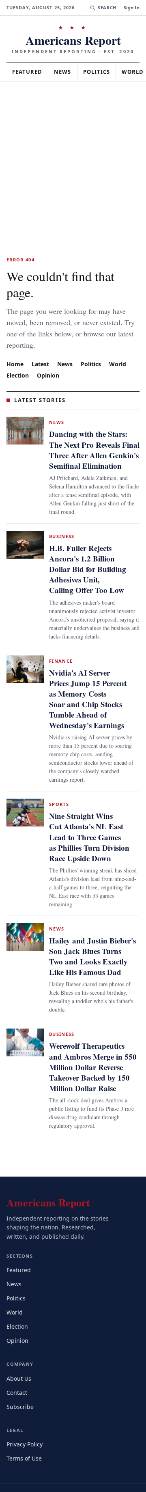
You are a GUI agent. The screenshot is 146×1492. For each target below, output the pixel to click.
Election (18, 358)
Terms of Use (24, 1434)
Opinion (50, 358)
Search (106, 7)
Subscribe (20, 1382)
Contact (18, 1368)
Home (15, 347)
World (121, 347)
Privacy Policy (25, 1420)
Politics (104, 72)
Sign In (132, 7)
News (67, 72)
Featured (29, 72)
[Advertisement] (73, 158)
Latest (41, 347)
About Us (19, 1354)
